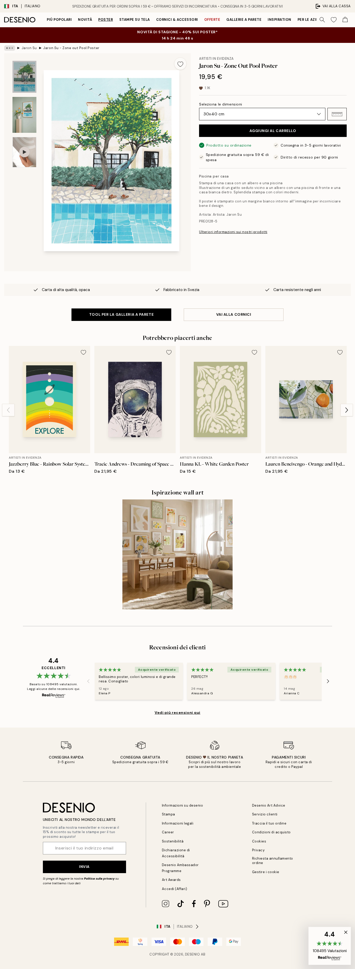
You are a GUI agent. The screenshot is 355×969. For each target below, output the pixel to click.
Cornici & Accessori (177, 19)
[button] (337, 114)
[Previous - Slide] (8, 410)
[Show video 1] (24, 152)
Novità (85, 19)
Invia (84, 866)
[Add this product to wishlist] (180, 63)
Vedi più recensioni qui (177, 712)
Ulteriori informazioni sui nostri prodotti (233, 232)
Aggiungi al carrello (272, 130)
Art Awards (171, 880)
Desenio (192, 954)
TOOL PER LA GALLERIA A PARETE (121, 314)
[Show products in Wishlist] (333, 20)
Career (168, 832)
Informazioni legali (178, 823)
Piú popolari (59, 19)
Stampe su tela (134, 19)
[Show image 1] (24, 77)
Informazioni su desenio (182, 805)
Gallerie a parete (243, 19)
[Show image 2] (24, 115)
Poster (105, 19)
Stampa (168, 814)
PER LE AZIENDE (312, 19)
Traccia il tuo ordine (269, 823)
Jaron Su (29, 48)
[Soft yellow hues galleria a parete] (177, 554)
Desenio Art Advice (268, 805)
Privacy (258, 850)
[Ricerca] (322, 19)
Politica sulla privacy (99, 878)
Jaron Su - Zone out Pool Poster (71, 48)
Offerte (212, 19)
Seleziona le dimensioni (220, 104)
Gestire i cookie (265, 872)
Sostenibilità (173, 841)
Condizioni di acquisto (271, 832)
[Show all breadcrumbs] (9, 48)
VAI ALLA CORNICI (233, 314)
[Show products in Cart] (345, 20)
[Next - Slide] (346, 410)
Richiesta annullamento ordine (272, 860)
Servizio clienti (265, 814)
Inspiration (279, 19)
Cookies (259, 841)
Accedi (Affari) (174, 889)
